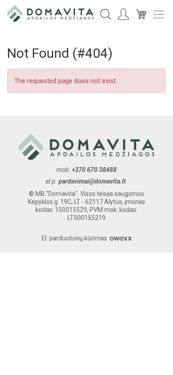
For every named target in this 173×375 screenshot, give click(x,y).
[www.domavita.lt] (50, 13)
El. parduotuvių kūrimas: (76, 238)
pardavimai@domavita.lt (93, 181)
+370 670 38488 (94, 169)
